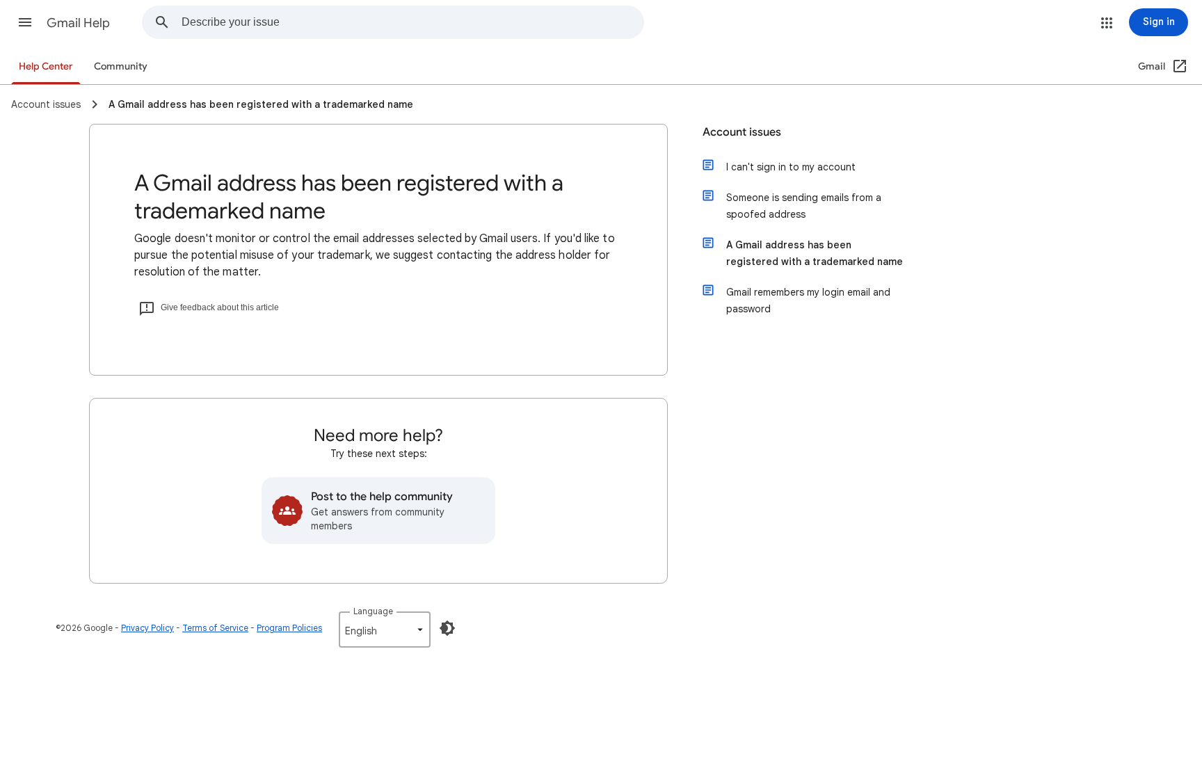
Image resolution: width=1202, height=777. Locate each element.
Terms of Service (215, 628)
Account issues (742, 132)
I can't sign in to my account (791, 167)
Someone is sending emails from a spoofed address (803, 206)
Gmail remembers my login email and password (808, 300)
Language (373, 611)
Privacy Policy (147, 628)
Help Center (46, 66)
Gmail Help (78, 23)
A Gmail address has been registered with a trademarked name (814, 253)
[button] (25, 22)
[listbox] (385, 629)
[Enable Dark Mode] (447, 628)
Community (120, 66)
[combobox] (412, 22)
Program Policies (289, 628)
